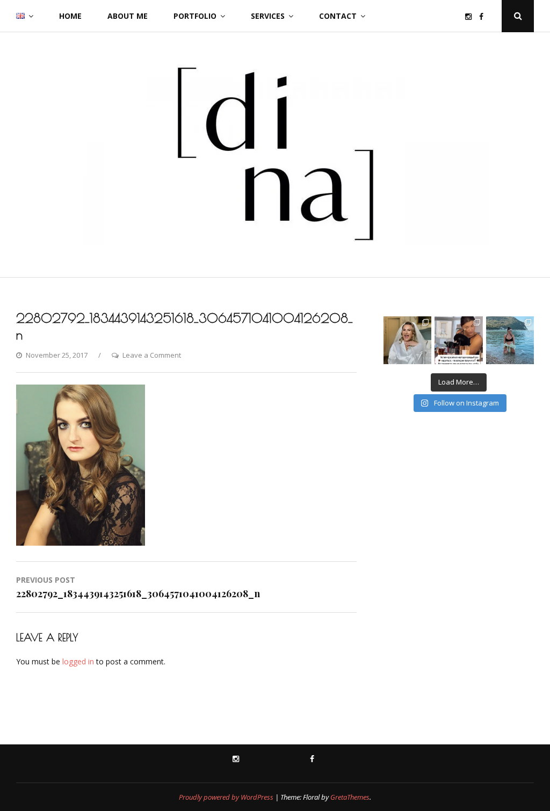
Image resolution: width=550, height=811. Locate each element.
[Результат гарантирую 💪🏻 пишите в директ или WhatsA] (458, 340)
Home (70, 16)
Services (268, 16)
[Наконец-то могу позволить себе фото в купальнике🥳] (510, 340)
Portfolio (194, 16)
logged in (78, 661)
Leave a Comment (151, 355)
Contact (338, 16)
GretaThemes (350, 797)
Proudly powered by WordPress (226, 797)
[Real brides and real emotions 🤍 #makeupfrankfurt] (407, 340)
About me (127, 16)
